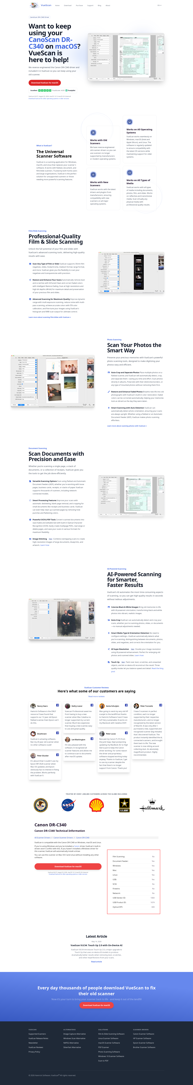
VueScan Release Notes (38, 1038)
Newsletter (33, 1043)
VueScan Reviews (36, 1047)
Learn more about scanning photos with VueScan (127, 426)
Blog (99, 5)
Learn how (44, 545)
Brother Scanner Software (144, 1047)
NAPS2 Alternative (71, 1043)
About (108, 5)
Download (67, 5)
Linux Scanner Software (108, 1038)
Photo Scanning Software (109, 1052)
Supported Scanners (37, 1034)
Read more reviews (96, 696)
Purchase (79, 5)
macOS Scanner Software (109, 1043)
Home (57, 5)
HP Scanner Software (142, 1038)
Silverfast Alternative (72, 1047)
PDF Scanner (103, 1047)
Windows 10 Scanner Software (111, 1056)
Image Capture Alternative (74, 1034)
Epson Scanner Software (143, 1043)
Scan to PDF (103, 1061)
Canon (77, 846)
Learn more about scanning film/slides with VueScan (50, 317)
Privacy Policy (34, 1052)
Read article (96, 961)
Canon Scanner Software (143, 1034)
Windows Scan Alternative (74, 1038)
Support (90, 5)
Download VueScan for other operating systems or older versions (49, 99)
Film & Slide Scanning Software (111, 1034)
